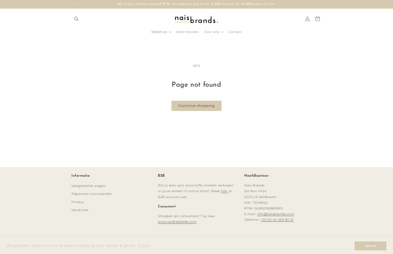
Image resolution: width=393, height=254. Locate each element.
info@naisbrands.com (275, 214)
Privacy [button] (144, 246)
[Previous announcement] (73, 4)
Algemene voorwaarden (91, 194)
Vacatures (79, 210)
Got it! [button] (370, 246)
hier (224, 191)
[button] (76, 19)
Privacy (77, 202)
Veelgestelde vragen (88, 186)
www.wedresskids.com (177, 222)
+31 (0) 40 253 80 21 (277, 220)
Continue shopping (196, 105)
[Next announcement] (320, 4)
